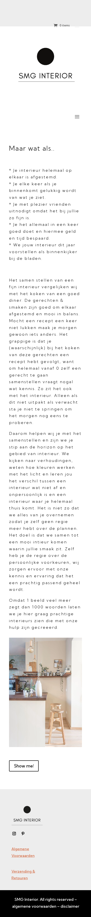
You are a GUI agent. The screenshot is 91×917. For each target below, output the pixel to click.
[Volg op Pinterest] (23, 833)
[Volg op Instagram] (14, 833)
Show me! (24, 766)
